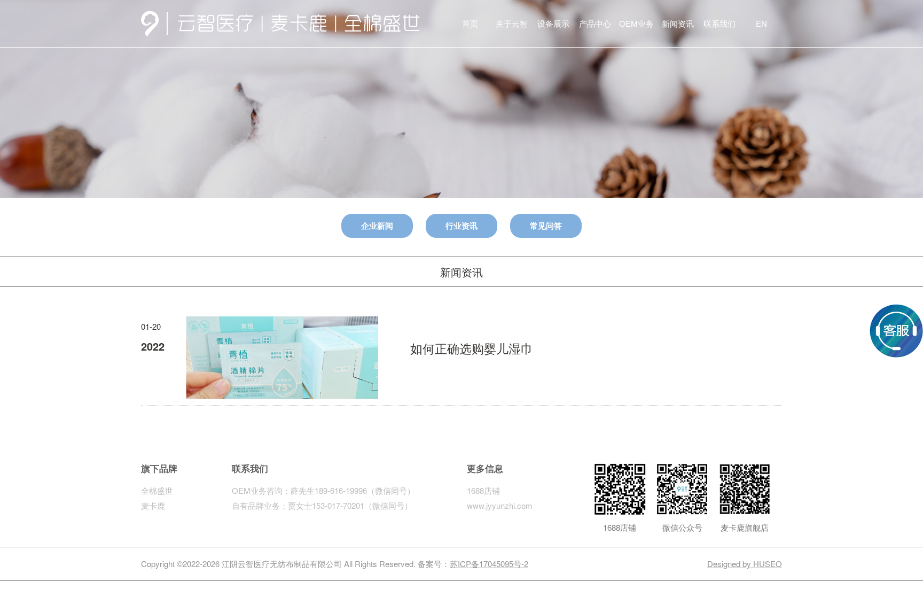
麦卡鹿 (153, 505)
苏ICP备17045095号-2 (489, 563)
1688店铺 (483, 490)
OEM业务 (636, 23)
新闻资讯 (678, 23)
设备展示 (553, 23)
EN (761, 23)
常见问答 (546, 225)
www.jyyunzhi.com (500, 505)
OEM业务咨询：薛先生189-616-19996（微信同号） (323, 490)
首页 (470, 23)
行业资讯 (461, 225)
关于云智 (512, 23)
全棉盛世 (157, 490)
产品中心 (595, 23)
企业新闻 (377, 225)
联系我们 (719, 23)
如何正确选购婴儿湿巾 (471, 348)
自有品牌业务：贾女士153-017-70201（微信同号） (322, 505)
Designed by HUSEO (744, 563)
